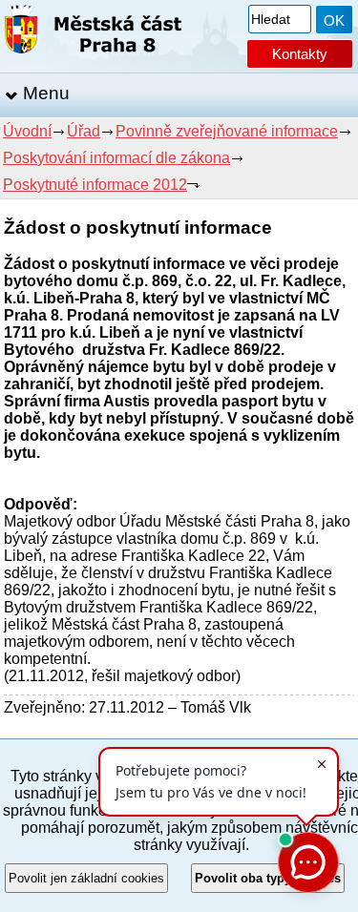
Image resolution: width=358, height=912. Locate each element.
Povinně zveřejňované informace (227, 131)
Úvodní (27, 131)
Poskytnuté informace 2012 (95, 184)
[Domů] (93, 33)
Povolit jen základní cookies (86, 878)
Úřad (83, 131)
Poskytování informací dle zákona (116, 158)
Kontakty (299, 54)
